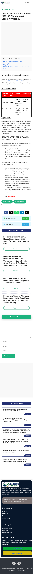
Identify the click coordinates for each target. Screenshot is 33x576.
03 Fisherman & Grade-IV (15, 81)
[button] (20, 2)
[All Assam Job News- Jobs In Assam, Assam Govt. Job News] (5, 2)
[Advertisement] (16, 38)
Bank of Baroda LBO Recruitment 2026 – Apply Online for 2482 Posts (15, 409)
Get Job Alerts (17, 548)
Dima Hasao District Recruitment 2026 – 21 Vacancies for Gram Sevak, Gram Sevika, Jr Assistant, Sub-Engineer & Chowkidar (15, 261)
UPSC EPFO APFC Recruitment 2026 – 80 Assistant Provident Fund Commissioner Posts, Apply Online (15, 441)
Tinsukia (8, 204)
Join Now (25, 218)
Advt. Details (7, 201)
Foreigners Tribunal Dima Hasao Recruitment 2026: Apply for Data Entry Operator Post (16, 240)
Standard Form (19, 201)
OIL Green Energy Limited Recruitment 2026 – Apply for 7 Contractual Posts (16, 280)
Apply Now (27, 414)
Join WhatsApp (17, 553)
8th (4, 204)
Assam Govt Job (9, 9)
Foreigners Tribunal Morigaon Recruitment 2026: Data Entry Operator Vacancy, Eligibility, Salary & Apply (16, 299)
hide (20, 58)
